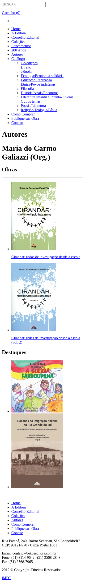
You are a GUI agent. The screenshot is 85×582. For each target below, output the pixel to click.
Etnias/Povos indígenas (38, 84)
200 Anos (18, 50)
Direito (26, 67)
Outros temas (30, 101)
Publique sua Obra (25, 118)
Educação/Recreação (36, 80)
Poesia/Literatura (33, 106)
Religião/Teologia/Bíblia (39, 110)
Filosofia (27, 89)
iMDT (6, 578)
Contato (17, 123)
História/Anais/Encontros (39, 93)
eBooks (26, 71)
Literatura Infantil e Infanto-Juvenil (47, 97)
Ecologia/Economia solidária (42, 76)
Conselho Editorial (25, 37)
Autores (17, 54)
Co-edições (29, 63)
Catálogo (18, 59)
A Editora (18, 33)
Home (16, 29)
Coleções (18, 42)
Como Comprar (23, 114)
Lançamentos (21, 46)
